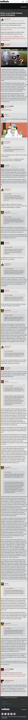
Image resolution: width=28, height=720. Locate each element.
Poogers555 (8, 44)
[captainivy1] (2, 19)
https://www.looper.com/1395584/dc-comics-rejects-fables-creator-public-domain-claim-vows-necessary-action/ (13, 38)
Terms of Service (23, 716)
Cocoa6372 (7, 368)
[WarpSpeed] (2, 143)
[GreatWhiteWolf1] (2, 681)
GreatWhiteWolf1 (9, 680)
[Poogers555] (2, 44)
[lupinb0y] (2, 165)
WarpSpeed (7, 141)
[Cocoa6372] (2, 368)
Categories (24, 7)
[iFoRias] (2, 381)
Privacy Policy (4, 717)
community (23, 709)
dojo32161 (7, 106)
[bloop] (2, 115)
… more (7, 200)
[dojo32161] (2, 106)
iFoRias (6, 381)
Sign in (1, 697)
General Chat (22, 20)
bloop (6, 114)
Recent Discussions (6, 704)
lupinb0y (7, 165)
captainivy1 (7, 19)
